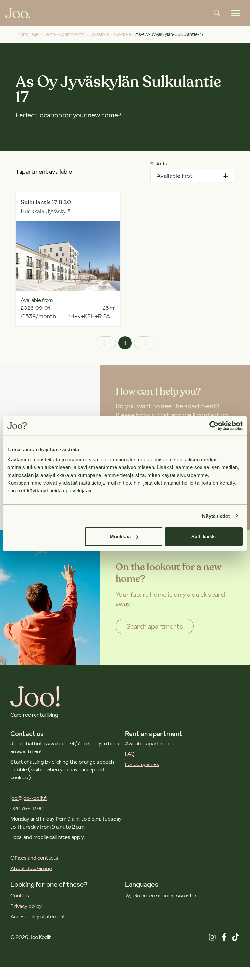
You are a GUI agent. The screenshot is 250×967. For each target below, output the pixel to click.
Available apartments (149, 743)
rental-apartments (64, 34)
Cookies (19, 895)
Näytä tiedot (216, 515)
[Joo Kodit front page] (17, 13)
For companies (142, 764)
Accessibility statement (37, 916)
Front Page (27, 34)
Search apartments (154, 626)
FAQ (130, 753)
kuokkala (122, 34)
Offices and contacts (34, 857)
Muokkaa (120, 536)
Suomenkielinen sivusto (164, 895)
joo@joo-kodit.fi (28, 798)
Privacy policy (26, 905)
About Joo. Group (31, 868)
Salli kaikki (203, 536)
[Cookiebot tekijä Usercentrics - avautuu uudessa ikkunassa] (214, 425)
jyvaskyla (99, 34)
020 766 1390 (27, 808)
